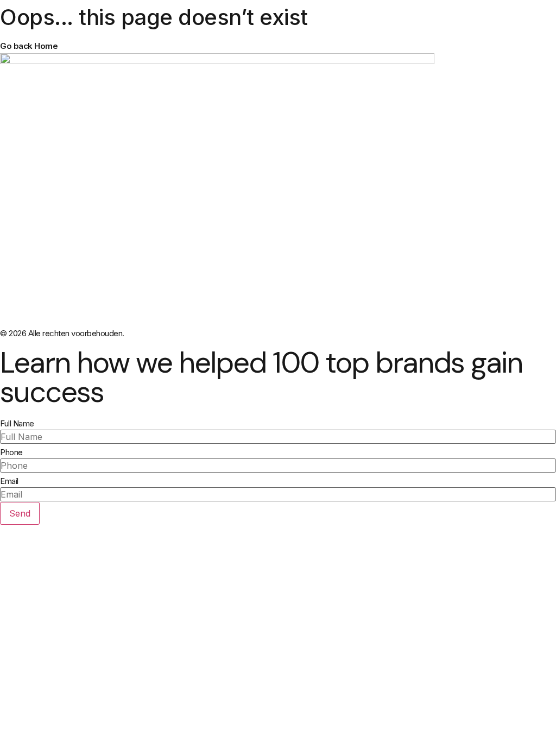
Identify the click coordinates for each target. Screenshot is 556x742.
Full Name (17, 423)
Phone (11, 452)
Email (9, 481)
